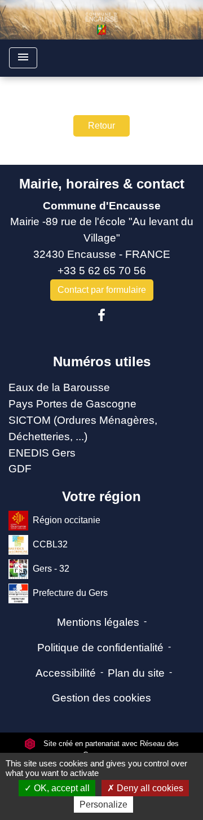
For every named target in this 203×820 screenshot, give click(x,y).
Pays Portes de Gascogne (72, 404)
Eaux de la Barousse (59, 387)
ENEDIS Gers (42, 453)
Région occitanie (66, 520)
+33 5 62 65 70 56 (102, 271)
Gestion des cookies (101, 698)
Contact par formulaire (102, 290)
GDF (20, 469)
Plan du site (136, 673)
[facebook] (101, 315)
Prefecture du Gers (70, 593)
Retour (101, 125)
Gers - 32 (51, 568)
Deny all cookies (148, 788)
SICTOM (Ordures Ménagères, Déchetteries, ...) (82, 428)
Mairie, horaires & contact (101, 183)
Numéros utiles (102, 361)
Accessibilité (66, 673)
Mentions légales (98, 622)
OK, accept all (61, 788)
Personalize (103, 804)
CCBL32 (50, 544)
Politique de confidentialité (100, 648)
